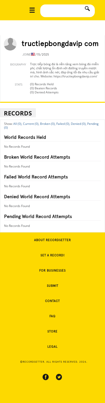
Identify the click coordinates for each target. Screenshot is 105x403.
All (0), (17, 124)
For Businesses (52, 270)
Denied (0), (78, 124)
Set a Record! (53, 255)
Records (18, 113)
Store (52, 331)
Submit (52, 286)
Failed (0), (63, 124)
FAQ (52, 316)
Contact (52, 301)
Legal (52, 346)
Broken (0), (48, 124)
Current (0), (31, 124)
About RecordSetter (52, 240)
